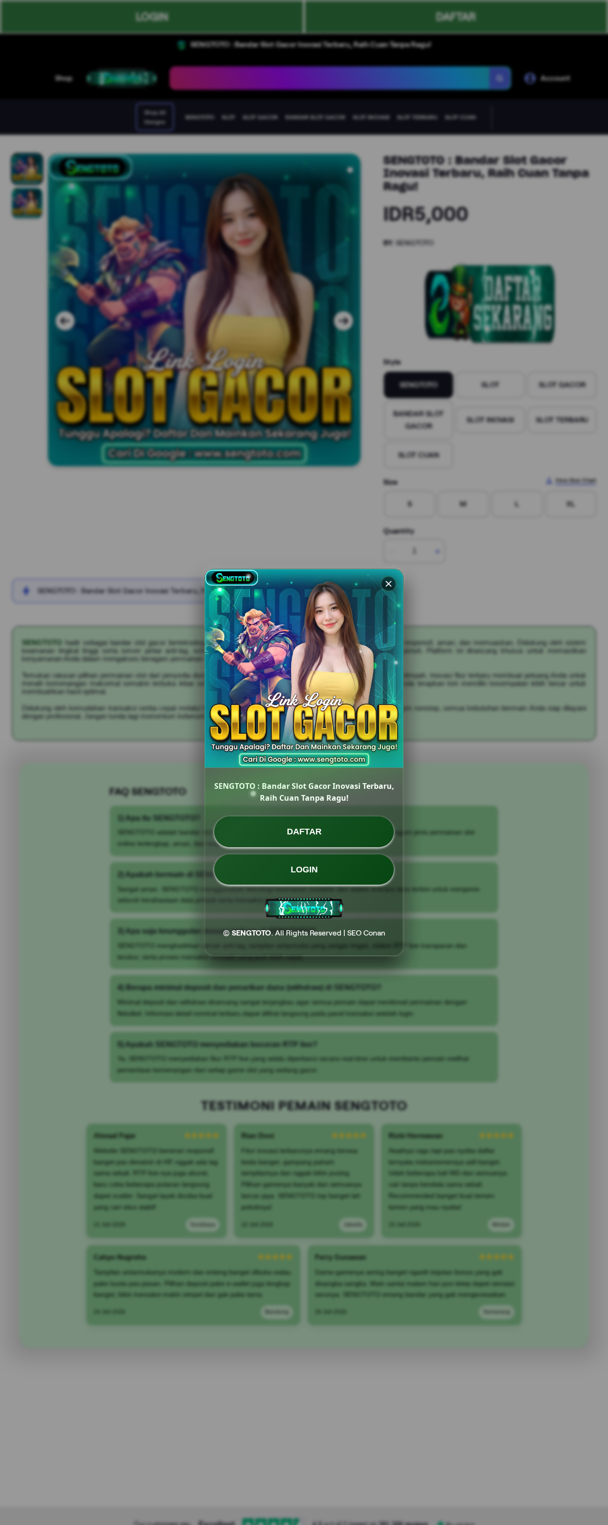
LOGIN (304, 869)
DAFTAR (304, 831)
